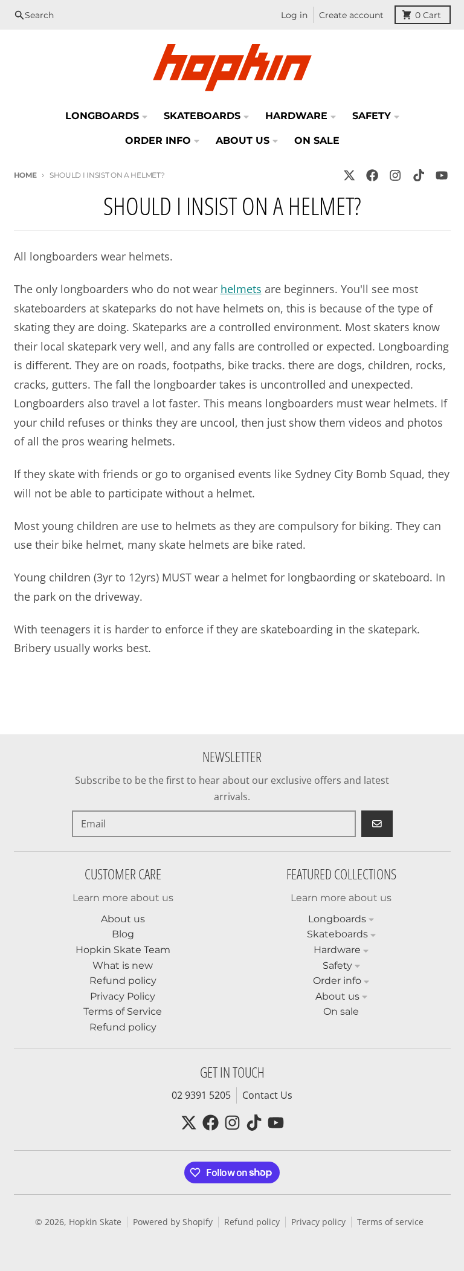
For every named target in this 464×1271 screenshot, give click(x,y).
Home (25, 174)
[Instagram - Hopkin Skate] (395, 175)
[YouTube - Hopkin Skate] (441, 175)
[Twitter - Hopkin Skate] (349, 175)
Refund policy (252, 1222)
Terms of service (390, 1222)
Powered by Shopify (173, 1222)
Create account (351, 15)
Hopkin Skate (95, 1222)
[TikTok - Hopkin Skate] (418, 175)
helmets (241, 289)
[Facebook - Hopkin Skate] (372, 175)
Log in (294, 15)
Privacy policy (318, 1222)
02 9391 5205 (201, 1095)
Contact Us (267, 1095)
